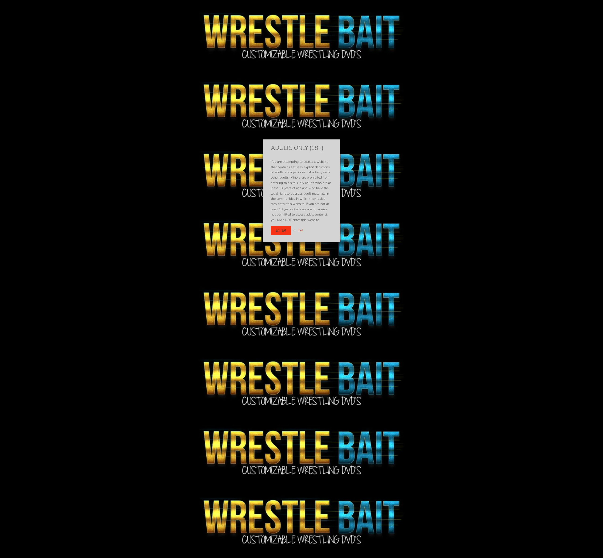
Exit (300, 230)
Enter (281, 230)
